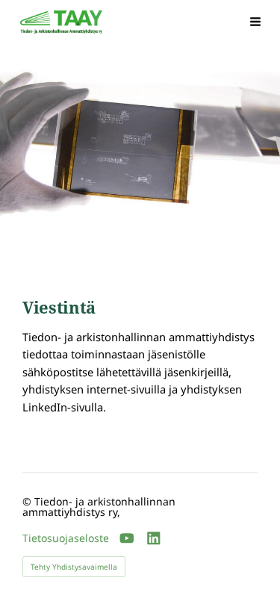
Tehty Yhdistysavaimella (74, 566)
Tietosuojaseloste (65, 538)
